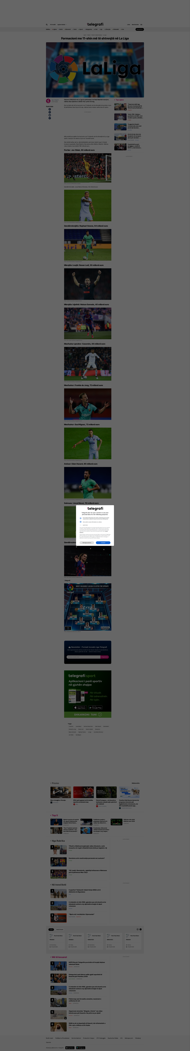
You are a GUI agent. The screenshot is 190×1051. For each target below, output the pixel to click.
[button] (95, 525)
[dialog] (95, 525)
